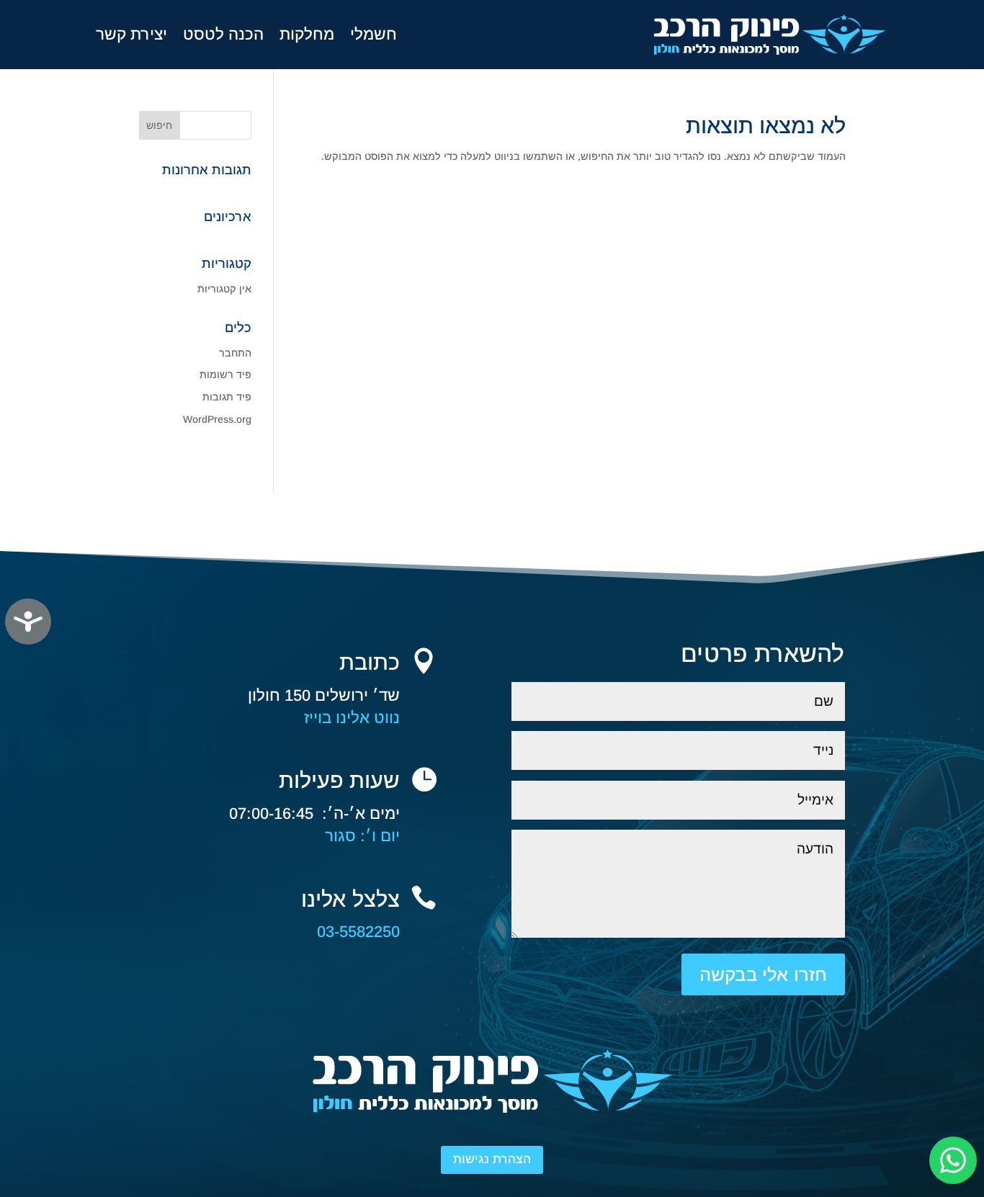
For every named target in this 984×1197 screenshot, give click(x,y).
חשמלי (373, 34)
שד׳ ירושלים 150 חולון (324, 695)
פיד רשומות (225, 374)
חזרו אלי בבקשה (763, 974)
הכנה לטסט (223, 34)
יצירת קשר (131, 34)
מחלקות (306, 34)
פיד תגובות (226, 397)
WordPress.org (217, 419)
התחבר (235, 353)
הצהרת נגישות (492, 1159)
